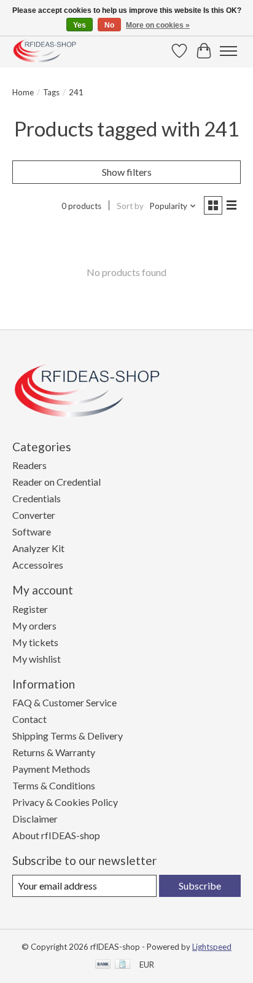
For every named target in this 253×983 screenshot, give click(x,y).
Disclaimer (35, 818)
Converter (33, 515)
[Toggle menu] (228, 51)
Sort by (130, 206)
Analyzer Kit (38, 548)
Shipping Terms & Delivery (67, 735)
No (109, 25)
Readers (29, 465)
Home (23, 92)
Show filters (127, 172)
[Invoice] (122, 965)
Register (30, 609)
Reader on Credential (56, 482)
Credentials (36, 498)
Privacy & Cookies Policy (65, 802)
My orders (34, 625)
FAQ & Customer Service (64, 702)
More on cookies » (158, 25)
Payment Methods (51, 769)
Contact (29, 719)
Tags (51, 92)
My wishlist (36, 659)
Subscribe (200, 885)
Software (31, 531)
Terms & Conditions (53, 785)
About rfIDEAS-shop (56, 835)
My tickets (35, 642)
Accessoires (37, 564)
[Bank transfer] (103, 965)
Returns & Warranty (53, 752)
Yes (79, 25)
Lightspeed (212, 947)
